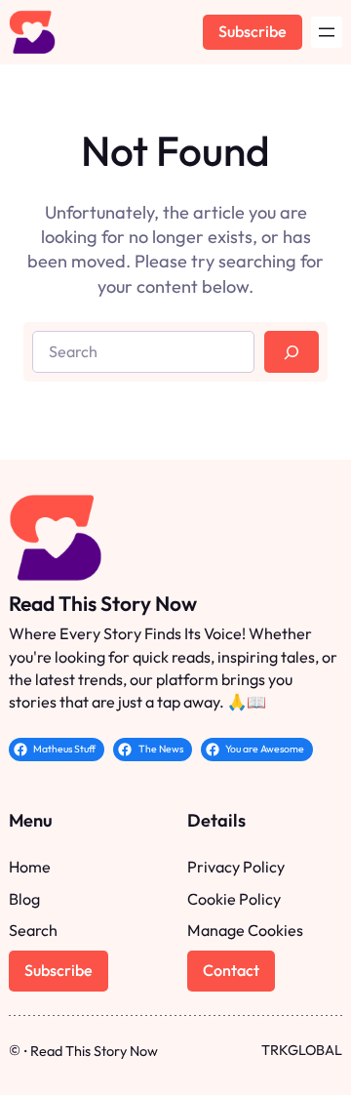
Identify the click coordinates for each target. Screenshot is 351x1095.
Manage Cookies (245, 930)
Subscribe (252, 31)
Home (30, 866)
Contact (231, 970)
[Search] (291, 352)
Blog (24, 899)
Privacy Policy (236, 866)
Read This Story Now (103, 603)
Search (33, 930)
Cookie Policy (234, 899)
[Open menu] (326, 32)
